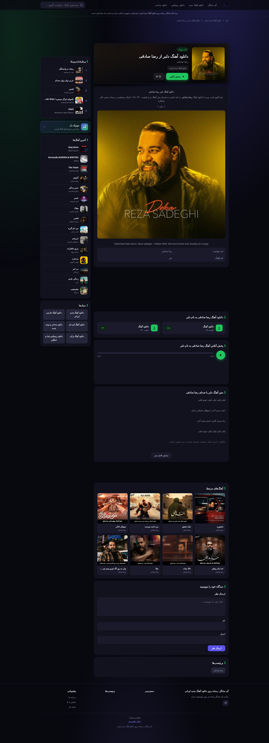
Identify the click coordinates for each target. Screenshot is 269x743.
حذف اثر (72, 706)
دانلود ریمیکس (177, 5)
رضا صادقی (218, 670)
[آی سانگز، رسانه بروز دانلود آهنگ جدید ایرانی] (226, 5)
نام (223, 620)
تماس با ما (71, 702)
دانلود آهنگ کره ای (77, 324)
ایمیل (222, 633)
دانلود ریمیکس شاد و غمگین (54, 338)
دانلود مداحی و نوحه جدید (53, 326)
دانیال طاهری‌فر (134, 721)
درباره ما (72, 697)
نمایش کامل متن (161, 455)
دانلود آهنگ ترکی (77, 336)
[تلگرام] (226, 703)
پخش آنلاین (175, 76)
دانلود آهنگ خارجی (54, 312)
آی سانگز (212, 5)
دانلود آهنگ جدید (196, 5)
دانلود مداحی (161, 5)
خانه (227, 20)
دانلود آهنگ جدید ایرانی (212, 20)
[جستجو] (81, 5)
